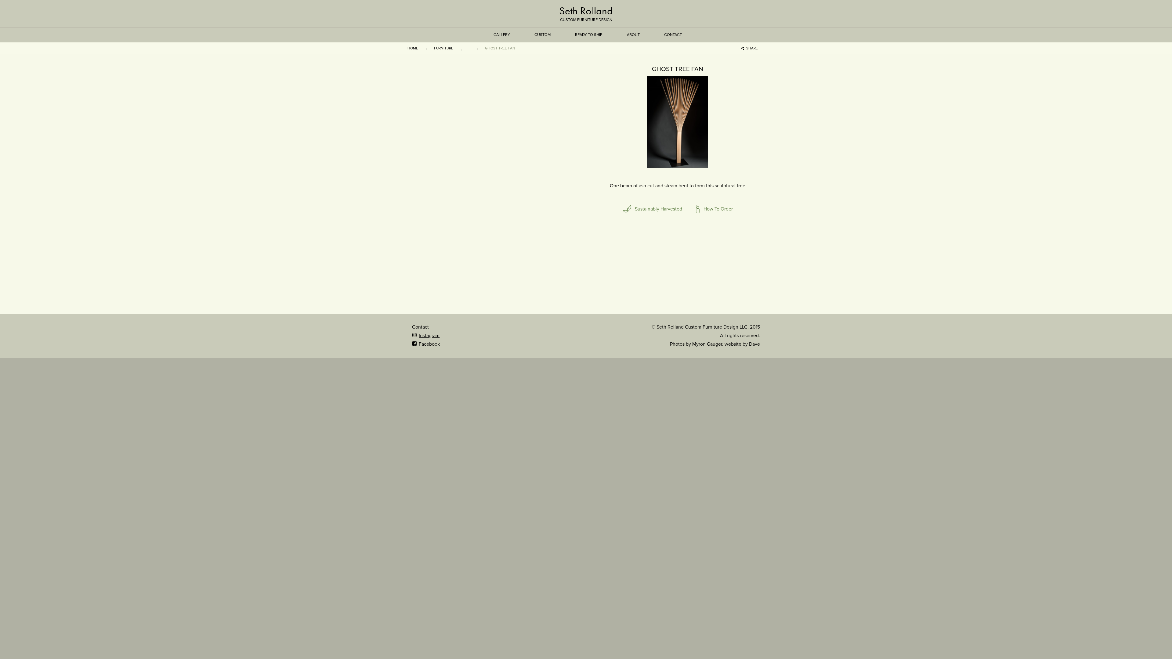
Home (412, 48)
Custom (542, 34)
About (633, 34)
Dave (754, 344)
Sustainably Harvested (658, 209)
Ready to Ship (588, 34)
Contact (673, 34)
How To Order (718, 209)
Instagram (429, 336)
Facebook (429, 344)
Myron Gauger (707, 344)
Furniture (443, 48)
